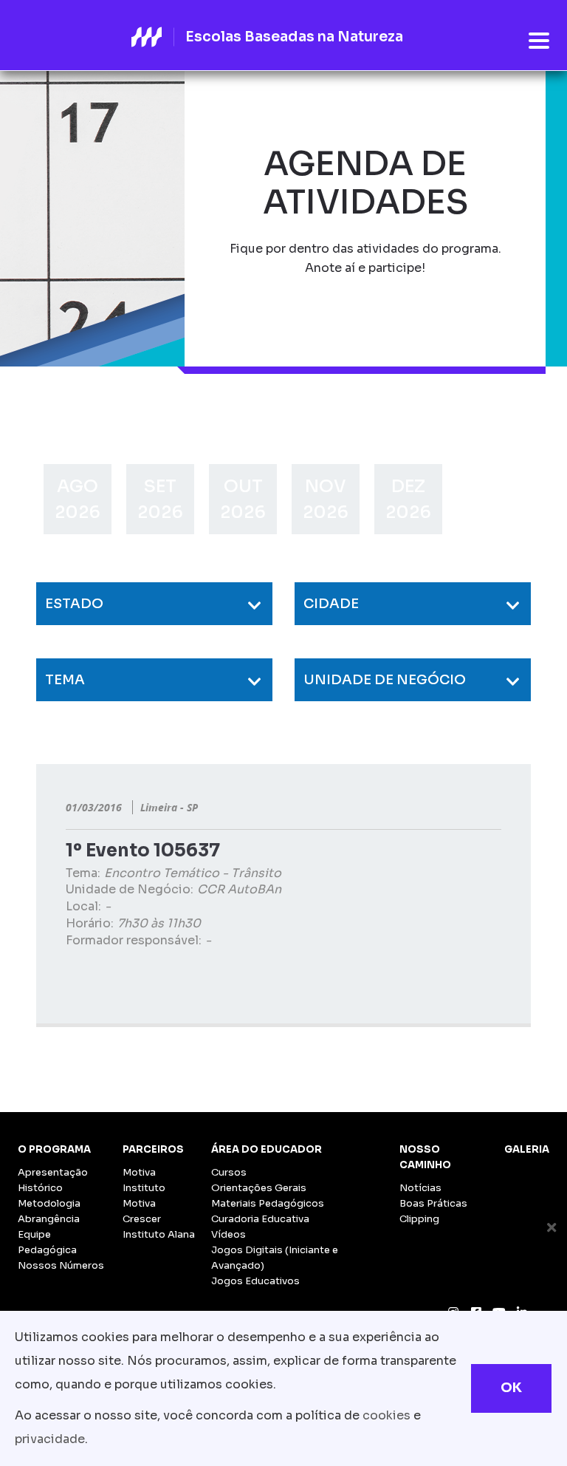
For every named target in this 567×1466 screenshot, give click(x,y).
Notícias (420, 1188)
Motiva (139, 1172)
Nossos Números (61, 1265)
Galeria (526, 1149)
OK (511, 1388)
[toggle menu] (539, 41)
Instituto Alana (159, 1234)
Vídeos (228, 1234)
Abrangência (49, 1219)
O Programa (54, 1149)
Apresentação (53, 1172)
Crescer (142, 1219)
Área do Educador (266, 1149)
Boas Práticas (433, 1203)
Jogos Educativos (255, 1281)
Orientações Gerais (258, 1188)
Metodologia (49, 1203)
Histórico (40, 1188)
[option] (77, 499)
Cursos (229, 1172)
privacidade (50, 1439)
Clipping (419, 1219)
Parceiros (153, 1149)
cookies (386, 1415)
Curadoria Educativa (260, 1219)
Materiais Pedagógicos (267, 1203)
